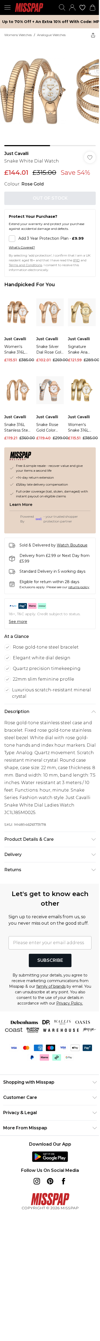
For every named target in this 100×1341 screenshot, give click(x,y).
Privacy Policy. (69, 1003)
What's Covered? (22, 247)
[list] (50, 94)
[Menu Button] (7, 7)
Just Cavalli (16, 153)
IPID (76, 260)
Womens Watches (18, 35)
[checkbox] (50, 238)
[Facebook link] (63, 1181)
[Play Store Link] (50, 1156)
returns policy (78, 587)
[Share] (93, 35)
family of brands (51, 986)
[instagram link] (37, 1181)
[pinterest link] (50, 1181)
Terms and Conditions (25, 265)
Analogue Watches (51, 35)
